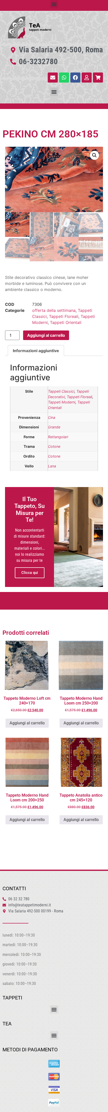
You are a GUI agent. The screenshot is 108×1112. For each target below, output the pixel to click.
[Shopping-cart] (98, 77)
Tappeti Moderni (61, 402)
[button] (54, 4)
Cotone (54, 446)
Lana (52, 466)
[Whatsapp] (64, 77)
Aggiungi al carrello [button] (27, 723)
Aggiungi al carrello (46, 335)
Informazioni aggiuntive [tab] (36, 350)
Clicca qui (29, 572)
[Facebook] (75, 77)
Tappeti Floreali (63, 316)
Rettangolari (58, 437)
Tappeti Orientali (65, 322)
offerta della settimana (54, 310)
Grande (54, 427)
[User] (87, 77)
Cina (51, 417)
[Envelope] (53, 77)
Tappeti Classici (61, 391)
